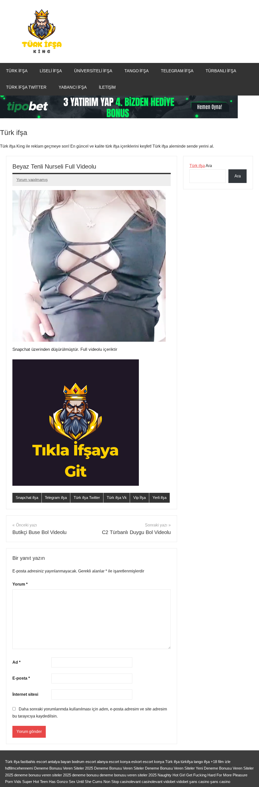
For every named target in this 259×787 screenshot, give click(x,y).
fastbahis (27, 761)
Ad (16, 662)
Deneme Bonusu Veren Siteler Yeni (174, 768)
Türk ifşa (17, 71)
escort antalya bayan (53, 761)
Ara (200, 166)
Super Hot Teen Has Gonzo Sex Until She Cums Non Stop (70, 781)
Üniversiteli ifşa (93, 71)
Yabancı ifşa (73, 87)
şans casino (199, 781)
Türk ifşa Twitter (26, 87)
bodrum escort (84, 761)
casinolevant (130, 781)
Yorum (20, 584)
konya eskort (131, 761)
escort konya (153, 761)
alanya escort (108, 761)
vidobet (169, 781)
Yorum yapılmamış (32, 179)
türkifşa (187, 761)
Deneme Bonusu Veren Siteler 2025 (63, 768)
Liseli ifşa (51, 71)
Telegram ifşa (177, 71)
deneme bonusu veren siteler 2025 (43, 775)
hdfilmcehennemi (19, 768)
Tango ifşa (136, 71)
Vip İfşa (139, 497)
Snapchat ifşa (27, 497)
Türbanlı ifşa (221, 71)
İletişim (107, 87)
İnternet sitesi (25, 694)
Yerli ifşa (159, 497)
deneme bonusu (86, 775)
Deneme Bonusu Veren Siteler (119, 768)
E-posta (21, 678)
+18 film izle (220, 761)
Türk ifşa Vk (117, 497)
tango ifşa (202, 761)
